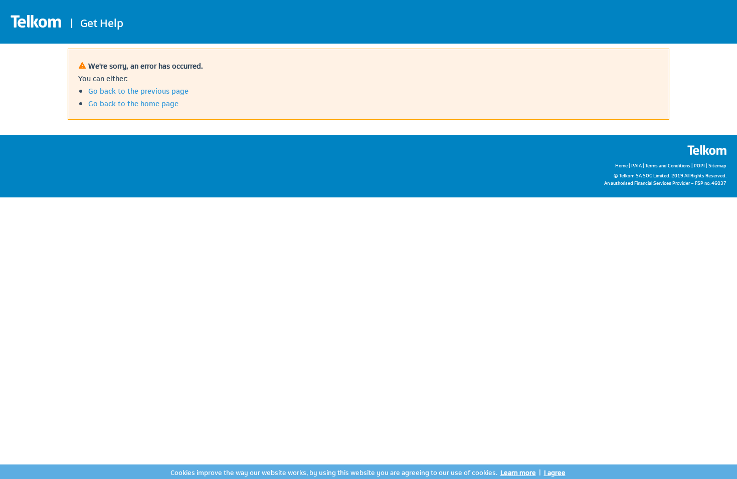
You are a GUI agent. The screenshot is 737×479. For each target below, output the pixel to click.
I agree (555, 471)
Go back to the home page (133, 103)
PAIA (636, 165)
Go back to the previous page (138, 90)
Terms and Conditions (667, 165)
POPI (699, 165)
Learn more (518, 471)
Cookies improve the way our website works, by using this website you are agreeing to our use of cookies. (333, 471)
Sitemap (717, 165)
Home (621, 165)
